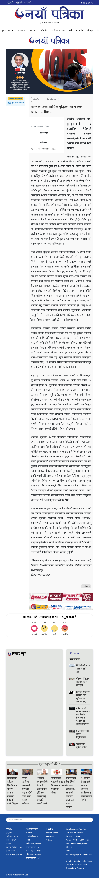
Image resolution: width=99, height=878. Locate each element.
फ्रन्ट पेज (21, 30)
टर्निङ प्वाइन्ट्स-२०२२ (33, 847)
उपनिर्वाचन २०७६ (12, 836)
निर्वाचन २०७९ (11, 840)
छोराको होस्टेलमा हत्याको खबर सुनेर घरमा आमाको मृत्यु (83, 697)
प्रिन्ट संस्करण (51, 99)
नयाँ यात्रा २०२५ (58, 30)
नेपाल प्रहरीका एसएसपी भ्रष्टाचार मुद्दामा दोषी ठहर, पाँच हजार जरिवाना (27, 790)
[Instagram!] (89, 3)
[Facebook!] (81, 3)
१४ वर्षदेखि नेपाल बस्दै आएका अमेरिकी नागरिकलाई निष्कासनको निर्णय (86, 789)
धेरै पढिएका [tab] (74, 653)
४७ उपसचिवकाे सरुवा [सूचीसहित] (82, 734)
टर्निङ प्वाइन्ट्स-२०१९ (33, 858)
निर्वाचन (8, 843)
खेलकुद (90, 30)
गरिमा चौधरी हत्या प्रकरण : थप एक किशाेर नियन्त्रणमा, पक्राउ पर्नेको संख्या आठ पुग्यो (83, 716)
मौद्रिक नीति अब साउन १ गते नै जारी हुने (82, 682)
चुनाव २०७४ (10, 850)
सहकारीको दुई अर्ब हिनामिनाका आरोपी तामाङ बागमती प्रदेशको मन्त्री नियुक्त (12, 790)
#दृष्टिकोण (86, 586)
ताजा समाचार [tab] (75, 659)
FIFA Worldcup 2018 (14, 854)
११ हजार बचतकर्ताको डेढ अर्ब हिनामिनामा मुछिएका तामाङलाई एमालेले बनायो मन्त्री (42, 790)
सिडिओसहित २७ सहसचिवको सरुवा (83, 669)
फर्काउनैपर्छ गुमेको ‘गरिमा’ (81, 746)
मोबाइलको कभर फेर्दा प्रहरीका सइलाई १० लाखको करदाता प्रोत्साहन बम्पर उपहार (71, 792)
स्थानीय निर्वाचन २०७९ (14, 847)
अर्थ (70, 30)
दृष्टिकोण (43, 30)
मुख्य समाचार (8, 30)
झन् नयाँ (9, 832)
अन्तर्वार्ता (79, 30)
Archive (49, 840)
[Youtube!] (86, 3)
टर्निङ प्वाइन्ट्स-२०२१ (33, 850)
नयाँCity (9, 829)
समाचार (32, 30)
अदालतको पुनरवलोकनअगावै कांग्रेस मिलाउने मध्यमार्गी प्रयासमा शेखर (56, 785)
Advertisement (52, 832)
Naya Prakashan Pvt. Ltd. (76, 829)
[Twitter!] (84, 3)
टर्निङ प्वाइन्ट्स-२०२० (33, 854)
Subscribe (49, 836)
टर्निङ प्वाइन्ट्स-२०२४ (33, 843)
